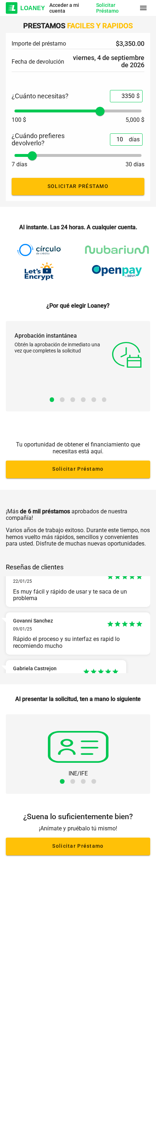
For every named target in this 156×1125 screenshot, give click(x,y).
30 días (135, 164)
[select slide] (52, 399)
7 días (19, 164)
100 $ (19, 120)
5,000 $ (135, 120)
